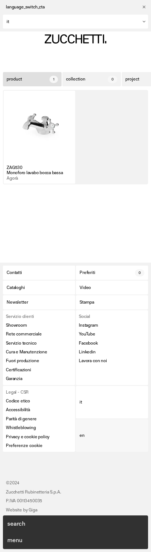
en (82, 435)
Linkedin (87, 352)
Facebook (88, 343)
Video (85, 287)
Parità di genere (21, 419)
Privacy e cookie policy (27, 437)
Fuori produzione (22, 360)
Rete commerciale (23, 334)
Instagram (88, 325)
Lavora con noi (93, 360)
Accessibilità (18, 410)
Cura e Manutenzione (26, 352)
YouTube (87, 334)
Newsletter (17, 302)
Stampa (87, 302)
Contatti (14, 272)
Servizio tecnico (21, 343)
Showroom (16, 325)
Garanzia (14, 378)
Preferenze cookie (24, 445)
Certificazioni (18, 370)
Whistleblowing (21, 427)
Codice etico (18, 401)
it (81, 402)
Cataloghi (16, 287)
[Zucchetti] (75, 38)
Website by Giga (21, 510)
